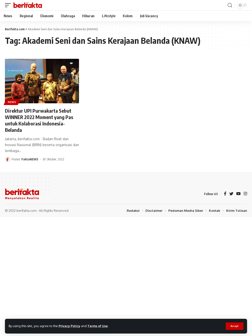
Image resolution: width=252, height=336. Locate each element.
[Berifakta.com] (27, 5)
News (12, 102)
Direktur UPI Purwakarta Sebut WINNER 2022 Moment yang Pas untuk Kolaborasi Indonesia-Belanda (39, 120)
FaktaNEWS (29, 159)
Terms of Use (97, 326)
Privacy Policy (69, 326)
